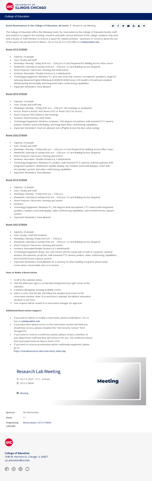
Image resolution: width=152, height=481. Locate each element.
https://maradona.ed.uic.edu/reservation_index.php (40, 351)
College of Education (17, 16)
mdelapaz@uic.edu (89, 41)
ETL (24, 331)
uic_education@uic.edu (17, 460)
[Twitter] (123, 26)
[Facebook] (118, 26)
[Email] (128, 26)
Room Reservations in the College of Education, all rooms (37, 25)
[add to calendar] (134, 26)
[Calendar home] (113, 26)
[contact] (139, 26)
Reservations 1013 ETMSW (37, 422)
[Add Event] (144, 26)
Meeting (24, 393)
